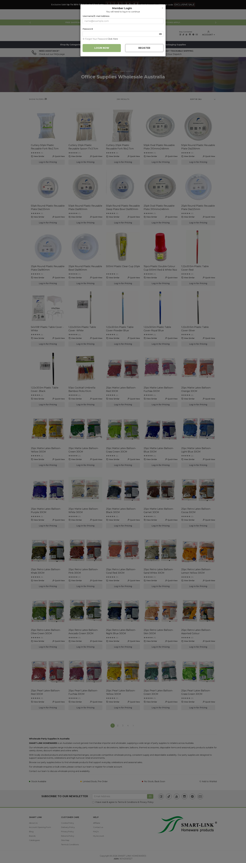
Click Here (113, 39)
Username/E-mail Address (96, 16)
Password (88, 29)
